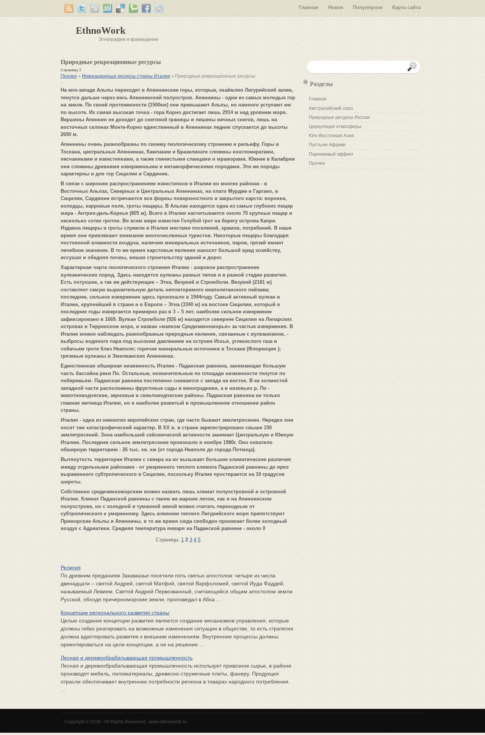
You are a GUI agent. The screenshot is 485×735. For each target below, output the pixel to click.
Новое (335, 7)
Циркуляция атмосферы (335, 126)
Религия (71, 568)
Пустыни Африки (327, 144)
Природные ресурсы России (339, 117)
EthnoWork (100, 30)
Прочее (69, 76)
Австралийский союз (331, 108)
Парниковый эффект (331, 154)
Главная (309, 7)
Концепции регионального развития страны (115, 613)
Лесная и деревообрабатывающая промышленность (126, 658)
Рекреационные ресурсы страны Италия (126, 76)
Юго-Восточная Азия (331, 135)
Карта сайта (406, 7)
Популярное (368, 7)
